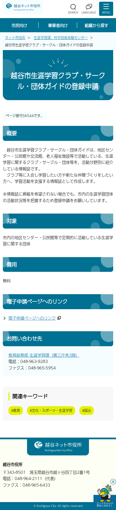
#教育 (15, 410)
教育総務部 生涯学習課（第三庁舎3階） (43, 355)
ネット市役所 (15, 37)
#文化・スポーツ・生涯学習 (51, 410)
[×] (104, 496)
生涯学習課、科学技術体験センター (61, 37)
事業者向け (58, 25)
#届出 (86, 410)
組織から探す (96, 25)
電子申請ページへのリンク (32, 318)
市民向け (19, 25)
